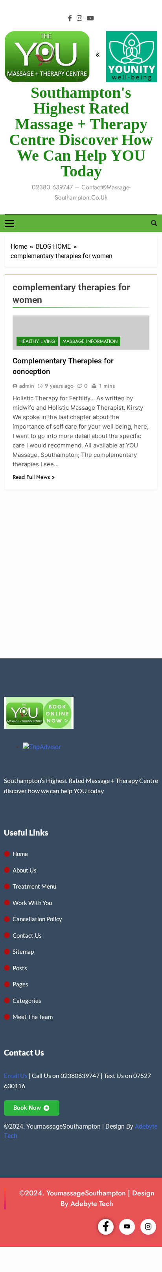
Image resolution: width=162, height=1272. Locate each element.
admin (26, 386)
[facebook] (70, 18)
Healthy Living (37, 341)
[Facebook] (106, 1227)
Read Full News (31, 477)
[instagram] (79, 18)
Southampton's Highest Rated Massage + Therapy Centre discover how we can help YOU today (81, 132)
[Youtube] (127, 1227)
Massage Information (90, 341)
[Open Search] (154, 223)
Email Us (16, 1075)
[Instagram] (148, 1227)
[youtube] (90, 18)
